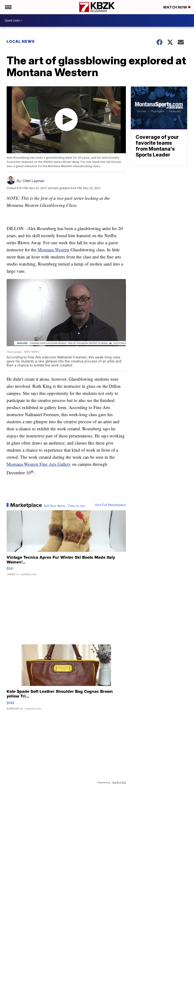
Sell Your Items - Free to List (64, 506)
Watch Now (175, 7)
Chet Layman (33, 181)
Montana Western (52, 250)
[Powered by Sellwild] (119, 782)
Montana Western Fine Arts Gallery (39, 464)
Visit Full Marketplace (110, 505)
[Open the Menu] (8, 7)
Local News (21, 41)
